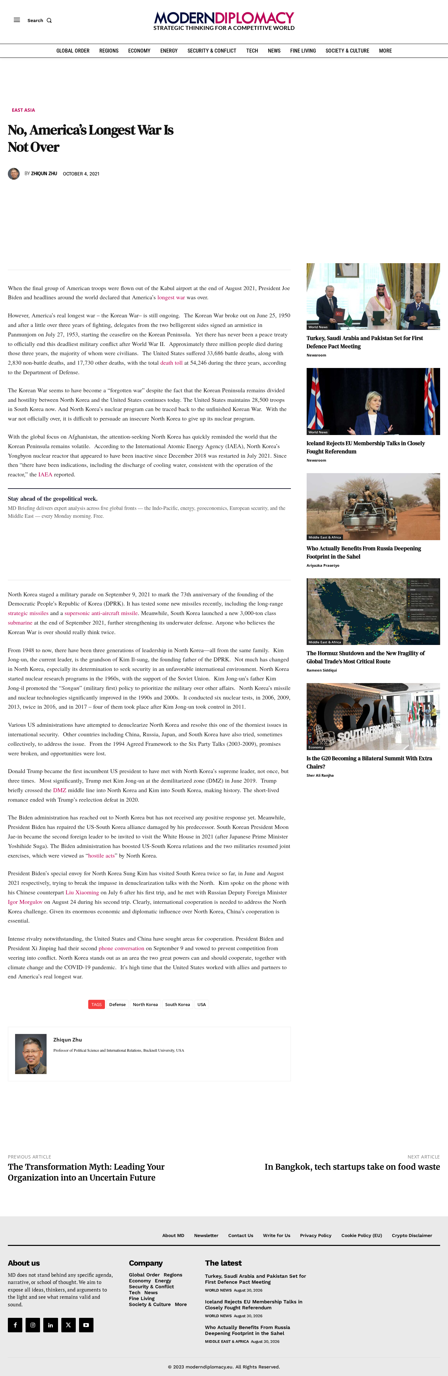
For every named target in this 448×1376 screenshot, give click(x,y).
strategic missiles (28, 613)
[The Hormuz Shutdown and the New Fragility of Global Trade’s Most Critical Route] (373, 611)
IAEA (45, 474)
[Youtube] (86, 1325)
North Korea (145, 1004)
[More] (105, 192)
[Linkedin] (59, 192)
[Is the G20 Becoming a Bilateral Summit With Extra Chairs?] (373, 716)
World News (318, 327)
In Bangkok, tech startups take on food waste (352, 1167)
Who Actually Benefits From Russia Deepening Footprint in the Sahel (247, 1330)
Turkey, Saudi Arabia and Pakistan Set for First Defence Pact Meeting (255, 1279)
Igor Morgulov (25, 902)
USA (201, 1004)
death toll (171, 362)
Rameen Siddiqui (322, 670)
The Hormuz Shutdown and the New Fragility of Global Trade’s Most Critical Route (366, 657)
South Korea (177, 1004)
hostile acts (101, 855)
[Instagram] (33, 1325)
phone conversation (121, 948)
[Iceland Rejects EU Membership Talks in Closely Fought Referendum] (373, 401)
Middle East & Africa (325, 537)
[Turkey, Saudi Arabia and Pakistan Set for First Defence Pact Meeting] (373, 296)
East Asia (23, 110)
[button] (41, 20)
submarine (20, 622)
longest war (171, 297)
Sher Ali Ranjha (320, 775)
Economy (316, 747)
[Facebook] (14, 192)
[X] (29, 192)
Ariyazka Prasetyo (323, 565)
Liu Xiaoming (82, 892)
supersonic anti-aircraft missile (101, 613)
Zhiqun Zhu (44, 174)
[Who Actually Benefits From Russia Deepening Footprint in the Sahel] (373, 506)
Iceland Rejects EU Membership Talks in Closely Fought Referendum (253, 1305)
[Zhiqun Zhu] (15, 174)
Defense (117, 1004)
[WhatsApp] (44, 192)
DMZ (59, 790)
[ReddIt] (74, 192)
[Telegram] (89, 192)
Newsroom (316, 355)
